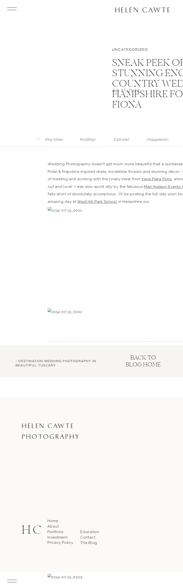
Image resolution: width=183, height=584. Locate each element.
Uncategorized (130, 50)
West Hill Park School (97, 202)
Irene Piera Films (157, 179)
